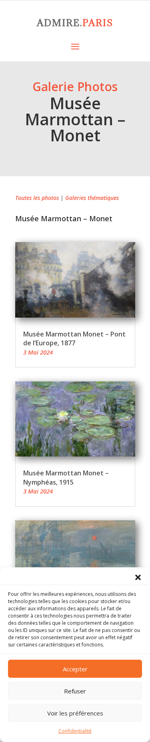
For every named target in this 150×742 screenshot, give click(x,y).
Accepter (75, 669)
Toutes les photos (37, 198)
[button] (138, 577)
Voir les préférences (75, 713)
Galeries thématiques (92, 198)
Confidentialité (75, 731)
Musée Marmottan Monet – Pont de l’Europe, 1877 (74, 338)
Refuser (75, 691)
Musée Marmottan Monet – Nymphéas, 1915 (66, 477)
